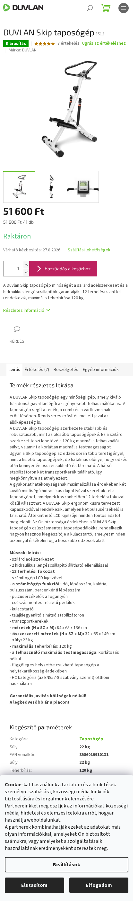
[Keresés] (89, 8)
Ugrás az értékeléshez (104, 44)
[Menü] (123, 8)
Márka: (23, 50)
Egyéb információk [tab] (101, 369)
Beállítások (66, 864)
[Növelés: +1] (26, 265)
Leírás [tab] (14, 369)
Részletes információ (23, 310)
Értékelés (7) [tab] (37, 369)
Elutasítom (34, 885)
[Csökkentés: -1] (26, 272)
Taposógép (91, 739)
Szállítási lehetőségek (89, 250)
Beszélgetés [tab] (66, 369)
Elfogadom (99, 885)
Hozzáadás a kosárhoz (68, 268)
